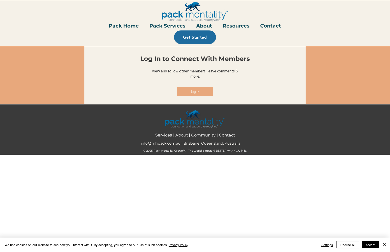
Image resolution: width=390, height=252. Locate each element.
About (182, 135)
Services (164, 135)
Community (204, 135)
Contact (227, 135)
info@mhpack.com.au (161, 143)
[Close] (384, 244)
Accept (370, 245)
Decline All (347, 245)
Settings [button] (327, 245)
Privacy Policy (178, 245)
